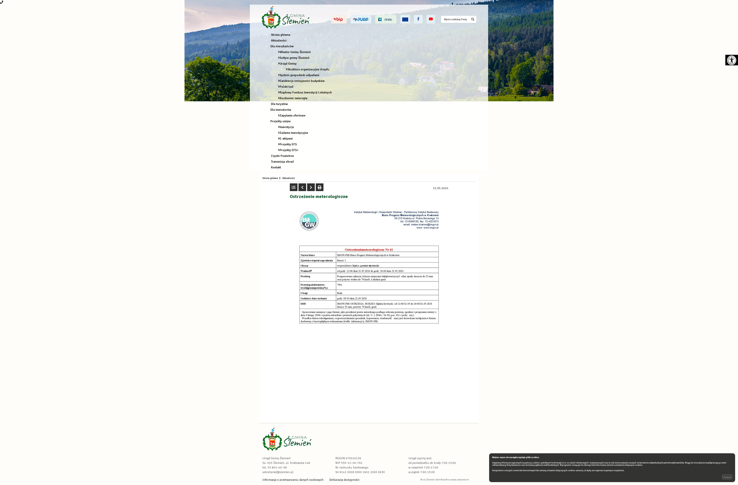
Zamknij (727, 477)
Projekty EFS (288, 144)
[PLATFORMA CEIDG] (386, 19)
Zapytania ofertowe (293, 115)
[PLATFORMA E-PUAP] (360, 19)
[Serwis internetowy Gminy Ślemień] (286, 18)
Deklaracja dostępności (344, 480)
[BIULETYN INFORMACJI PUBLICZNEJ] (339, 19)
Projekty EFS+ (289, 150)
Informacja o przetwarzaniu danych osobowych (292, 480)
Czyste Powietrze (282, 156)
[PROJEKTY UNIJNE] (405, 19)
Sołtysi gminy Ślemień (294, 58)
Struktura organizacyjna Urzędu (308, 69)
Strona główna (280, 35)
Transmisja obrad (282, 162)
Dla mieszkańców (282, 46)
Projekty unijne (280, 121)
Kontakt (276, 167)
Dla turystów (279, 104)
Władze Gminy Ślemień (295, 52)
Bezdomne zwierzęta (293, 98)
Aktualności (279, 40)
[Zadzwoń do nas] (1, 2)
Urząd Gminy (288, 64)
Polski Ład (286, 87)
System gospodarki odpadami (299, 75)
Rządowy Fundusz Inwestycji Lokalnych (306, 92)
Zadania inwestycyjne (294, 133)
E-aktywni (286, 139)
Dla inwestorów (280, 110)
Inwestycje (287, 127)
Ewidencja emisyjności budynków (302, 81)
